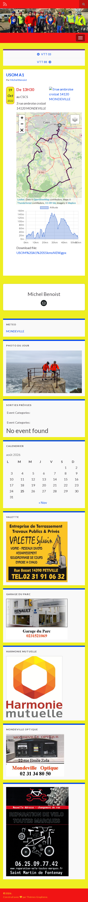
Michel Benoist (18, 79)
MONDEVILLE (15, 331)
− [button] (22, 123)
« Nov (43, 502)
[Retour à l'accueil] (44, 20)
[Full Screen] (22, 130)
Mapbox (72, 202)
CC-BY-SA (50, 202)
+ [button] (22, 117)
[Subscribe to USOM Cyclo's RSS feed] (5, 3)
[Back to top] (79, 878)
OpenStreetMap (41, 199)
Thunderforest (24, 202)
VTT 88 (42, 62)
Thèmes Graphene (37, 897)
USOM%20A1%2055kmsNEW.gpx (41, 253)
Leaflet (20, 199)
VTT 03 (46, 54)
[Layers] (74, 119)
